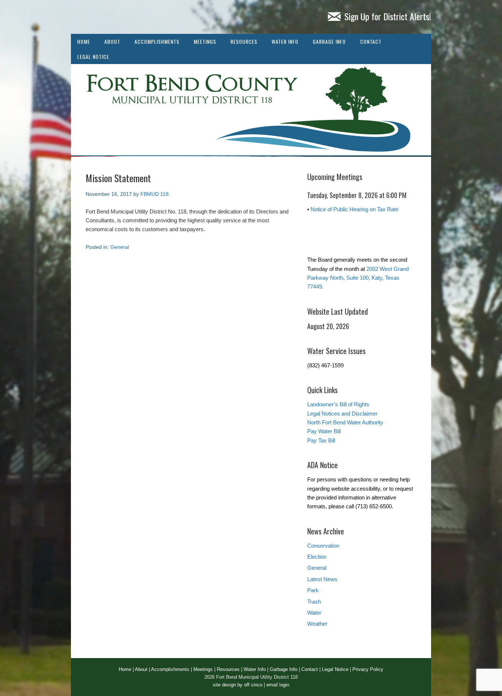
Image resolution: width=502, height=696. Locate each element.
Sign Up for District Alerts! (387, 16)
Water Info (285, 41)
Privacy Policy (367, 669)
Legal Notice (93, 56)
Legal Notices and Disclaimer (342, 413)
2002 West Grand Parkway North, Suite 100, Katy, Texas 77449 (358, 278)
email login (277, 685)
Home (83, 41)
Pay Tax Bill (321, 440)
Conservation (323, 546)
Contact (370, 41)
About (112, 41)
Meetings (205, 41)
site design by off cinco (237, 685)
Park (313, 590)
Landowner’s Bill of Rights (338, 404)
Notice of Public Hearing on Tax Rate (354, 209)
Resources (243, 41)
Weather (317, 624)
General (119, 247)
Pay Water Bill (324, 431)
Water (314, 613)
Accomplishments (157, 41)
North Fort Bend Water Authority (345, 422)
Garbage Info (329, 41)
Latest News (322, 579)
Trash (314, 601)
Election (316, 557)
